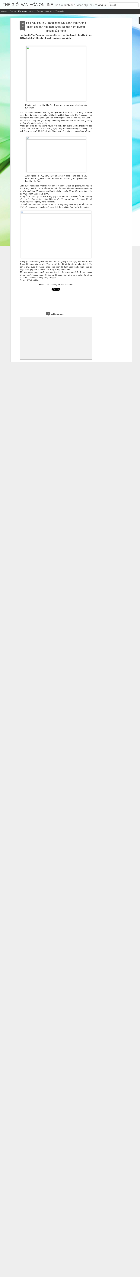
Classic (4, 11)
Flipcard (12, 11)
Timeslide (60, 11)
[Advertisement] (107, 64)
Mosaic (32, 11)
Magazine (22, 11)
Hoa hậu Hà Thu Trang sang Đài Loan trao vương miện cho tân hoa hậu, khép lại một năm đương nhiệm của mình (56, 27)
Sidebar (40, 11)
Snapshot (49, 11)
